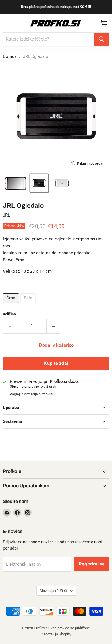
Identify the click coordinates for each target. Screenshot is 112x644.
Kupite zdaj (56, 363)
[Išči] (101, 39)
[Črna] (11, 304)
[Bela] (28, 304)
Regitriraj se (92, 564)
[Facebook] (17, 513)
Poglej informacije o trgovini (31, 394)
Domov (10, 56)
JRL (6, 215)
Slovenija (53, 590)
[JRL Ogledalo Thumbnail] (15, 183)
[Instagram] (28, 513)
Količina (9, 314)
